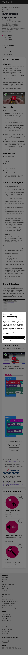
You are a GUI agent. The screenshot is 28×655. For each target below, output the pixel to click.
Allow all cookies (13, 337)
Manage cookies (14, 340)
